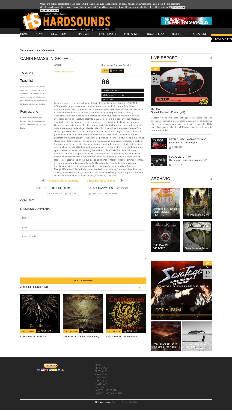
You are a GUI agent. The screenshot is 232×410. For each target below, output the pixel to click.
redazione (199, 34)
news (39, 34)
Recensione (28, 331)
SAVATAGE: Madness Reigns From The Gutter (182, 288)
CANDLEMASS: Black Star (33, 336)
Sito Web (29, 73)
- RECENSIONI (101, 368)
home (24, 34)
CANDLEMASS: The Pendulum (121, 336)
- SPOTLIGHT (100, 371)
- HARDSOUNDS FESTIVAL (107, 390)
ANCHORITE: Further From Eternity (81, 336)
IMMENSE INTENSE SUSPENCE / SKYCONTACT (165, 211)
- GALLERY (99, 387)
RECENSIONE (55, 194)
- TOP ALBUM (100, 374)
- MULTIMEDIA (100, 384)
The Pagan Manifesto (197, 215)
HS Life (177, 34)
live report (107, 34)
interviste (131, 34)
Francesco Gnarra (120, 402)
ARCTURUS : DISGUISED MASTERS (57, 188)
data (105, 70)
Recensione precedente (64, 180)
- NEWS (97, 365)
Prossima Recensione (101, 180)
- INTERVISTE (100, 381)
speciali (83, 34)
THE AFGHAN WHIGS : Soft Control (107, 188)
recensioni (59, 34)
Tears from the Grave (196, 248)
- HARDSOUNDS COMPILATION (109, 393)
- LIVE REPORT (101, 377)
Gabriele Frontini (122, 65)
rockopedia (155, 34)
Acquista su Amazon (64, 71)
